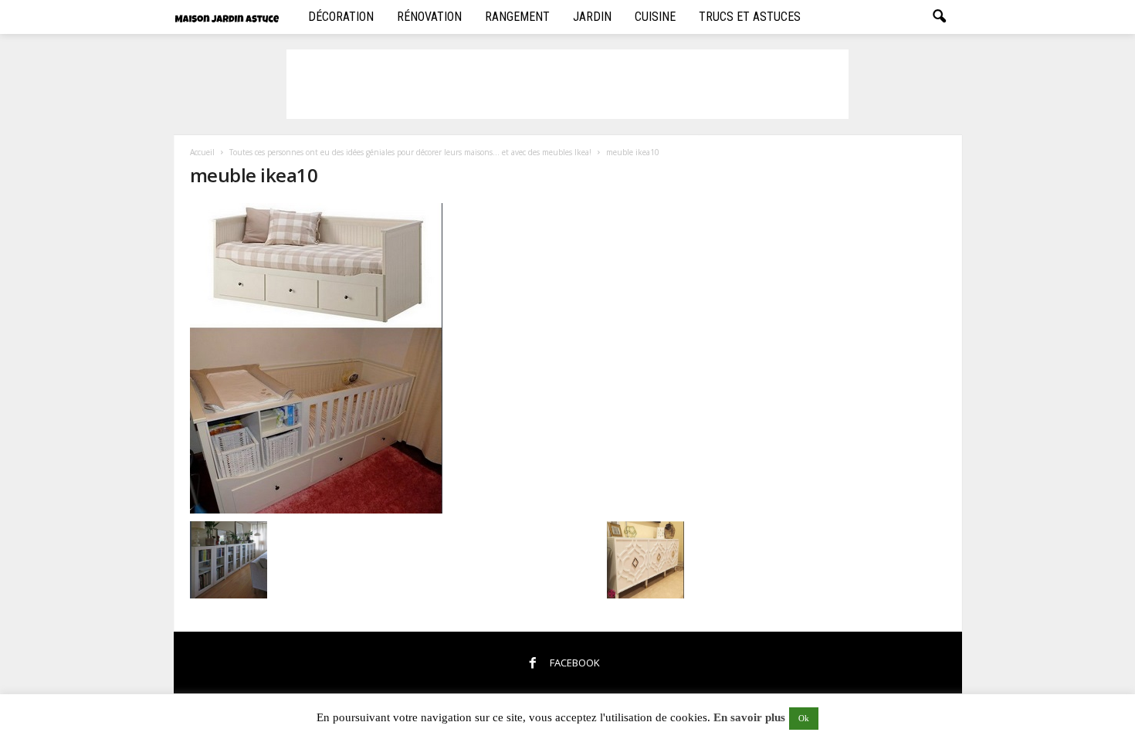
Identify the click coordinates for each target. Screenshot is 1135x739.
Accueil (202, 152)
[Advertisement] (567, 84)
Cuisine (655, 16)
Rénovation (429, 16)
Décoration (341, 16)
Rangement (517, 16)
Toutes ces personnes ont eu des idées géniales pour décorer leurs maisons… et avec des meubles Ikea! (410, 152)
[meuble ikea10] (437, 358)
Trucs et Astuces (750, 16)
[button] (939, 17)
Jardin (592, 16)
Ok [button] (803, 718)
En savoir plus (749, 717)
